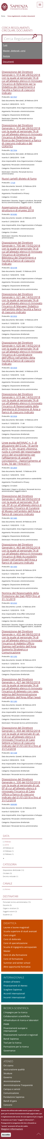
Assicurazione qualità (14, 1069)
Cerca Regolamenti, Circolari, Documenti (17, 29)
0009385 (13, 804)
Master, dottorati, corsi (14, 50)
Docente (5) (7, 905)
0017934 (13, 150)
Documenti (8, 61)
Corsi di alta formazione (15, 955)
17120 (12, 183)
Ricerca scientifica (16, 1008)
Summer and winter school (17, 962)
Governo (8, 1077)
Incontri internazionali (14, 997)
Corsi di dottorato (12, 939)
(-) (4, 842)
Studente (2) (7, 914)
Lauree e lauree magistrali (16, 927)
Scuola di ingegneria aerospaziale (20, 947)
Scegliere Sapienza (13, 989)
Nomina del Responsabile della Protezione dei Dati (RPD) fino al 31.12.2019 (21, 596)
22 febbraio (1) (8, 854)
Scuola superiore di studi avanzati (20, 931)
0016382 (13, 214)
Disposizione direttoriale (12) (13, 870)
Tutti (5, 45)
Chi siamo (8, 1065)
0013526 (13, 416)
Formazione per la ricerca (16, 1046)
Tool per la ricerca (12, 1042)
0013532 (13, 316)
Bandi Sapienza (11, 1038)
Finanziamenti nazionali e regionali (21, 1034)
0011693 (13, 567)
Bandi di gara (10, 1101)
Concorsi (8, 1104)
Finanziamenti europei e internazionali (15, 1029)
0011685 (13, 518)
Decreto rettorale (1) (10, 876)
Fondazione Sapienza (14, 1097)
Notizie (6, 56)
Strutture (8, 1073)
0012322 (13, 603)
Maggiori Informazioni (12, 1129)
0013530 (13, 368)
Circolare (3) (7, 873)
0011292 (13, 656)
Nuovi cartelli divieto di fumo (19, 178)
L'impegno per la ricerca (15, 1012)
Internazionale (14, 977)
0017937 (13, 97)
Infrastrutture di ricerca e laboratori (21, 1020)
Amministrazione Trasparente (18, 1085)
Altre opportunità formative (17, 966)
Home (3, 16)
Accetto (6, 1135)
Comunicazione (11, 1093)
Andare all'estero (12, 981)
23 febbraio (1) (8, 851)
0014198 (13, 268)
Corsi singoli (10, 935)
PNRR (6, 1024)
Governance (9, 1050)
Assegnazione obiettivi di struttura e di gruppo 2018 (18, 208)
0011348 (13, 753)
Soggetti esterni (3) (10, 911)
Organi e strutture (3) (11, 908)
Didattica (10, 923)
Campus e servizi (12, 1089)
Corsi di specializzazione (15, 943)
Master (7, 951)
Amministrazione (12, 1081)
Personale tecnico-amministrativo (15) (17, 902)
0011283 (13, 701)
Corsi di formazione (13, 958)
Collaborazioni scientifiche (17, 1016)
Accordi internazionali (14, 993)
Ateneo (8, 1061)
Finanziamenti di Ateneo (15, 985)
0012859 (13, 468)
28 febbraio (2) (8, 848)
